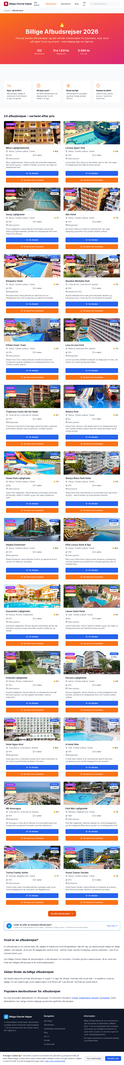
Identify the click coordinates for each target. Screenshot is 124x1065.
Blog (77, 4)
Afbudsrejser (51, 4)
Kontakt (47, 1040)
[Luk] (119, 1046)
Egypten (106, 998)
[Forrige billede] (7, 133)
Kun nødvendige (94, 1058)
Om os (84, 4)
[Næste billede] (57, 133)
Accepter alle (113, 1058)
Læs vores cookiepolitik (55, 1061)
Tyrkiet (74, 998)
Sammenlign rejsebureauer (54, 1029)
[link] (10, 124)
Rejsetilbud (65, 4)
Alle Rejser (36, 4)
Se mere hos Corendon (34, 180)
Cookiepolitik (49, 1044)
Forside (7, 10)
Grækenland (84, 998)
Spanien (95, 998)
